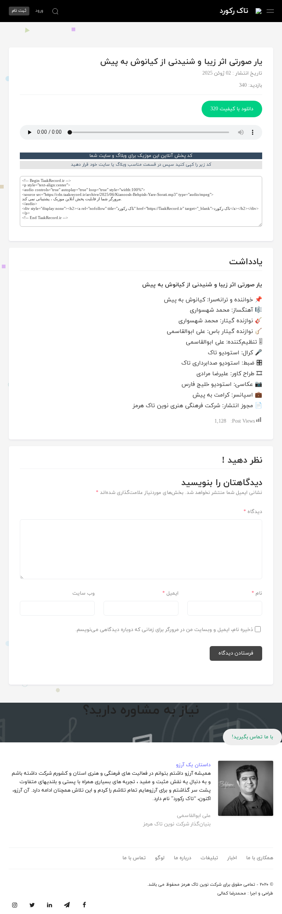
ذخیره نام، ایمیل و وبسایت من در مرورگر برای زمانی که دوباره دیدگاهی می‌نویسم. (164, 629)
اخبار (232, 857)
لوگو (159, 857)
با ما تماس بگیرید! (252, 737)
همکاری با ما (259, 857)
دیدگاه (252, 511)
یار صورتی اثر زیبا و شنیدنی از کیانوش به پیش (181, 62)
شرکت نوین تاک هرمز (201, 885)
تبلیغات (209, 857)
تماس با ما (134, 857)
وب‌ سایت (83, 593)
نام (257, 593)
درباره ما (182, 857)
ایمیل (170, 593)
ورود (39, 11)
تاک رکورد (234, 11)
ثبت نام (19, 11)
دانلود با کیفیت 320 (231, 108)
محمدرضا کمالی (231, 893)
